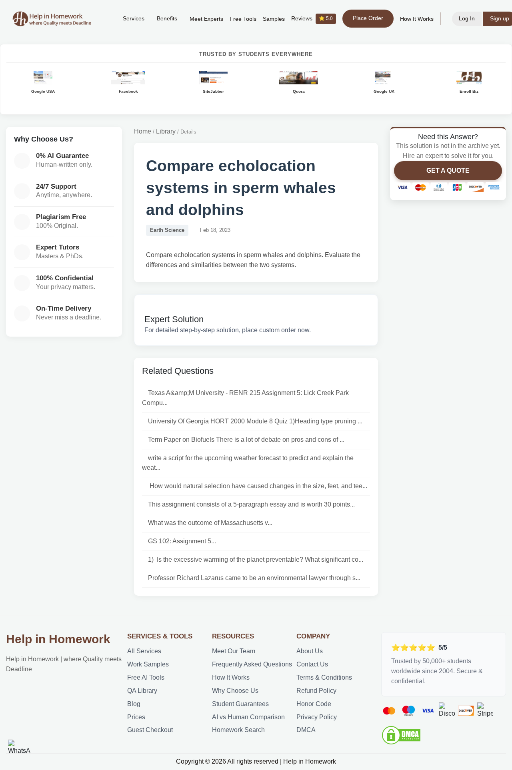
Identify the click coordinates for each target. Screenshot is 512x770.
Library (166, 131)
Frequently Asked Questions (252, 664)
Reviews (312, 19)
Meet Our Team (233, 651)
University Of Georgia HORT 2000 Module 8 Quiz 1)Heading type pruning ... (255, 421)
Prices (136, 717)
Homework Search (238, 729)
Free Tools (243, 19)
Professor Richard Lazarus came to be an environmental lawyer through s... (254, 578)
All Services (144, 651)
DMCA (306, 729)
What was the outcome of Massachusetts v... (210, 522)
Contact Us (312, 664)
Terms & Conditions (324, 677)
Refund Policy (316, 690)
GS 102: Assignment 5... (182, 541)
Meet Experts (206, 19)
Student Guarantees (240, 703)
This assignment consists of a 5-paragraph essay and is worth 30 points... (251, 504)
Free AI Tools (145, 677)
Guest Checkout (150, 729)
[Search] (104, 18)
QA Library (142, 690)
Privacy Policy (316, 717)
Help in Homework (58, 639)
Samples (274, 19)
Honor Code (313, 703)
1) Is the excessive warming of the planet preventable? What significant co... (255, 559)
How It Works (417, 19)
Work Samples (148, 664)
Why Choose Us (235, 690)
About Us (309, 651)
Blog (133, 703)
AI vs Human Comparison (248, 717)
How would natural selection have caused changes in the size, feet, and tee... (257, 486)
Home (142, 131)
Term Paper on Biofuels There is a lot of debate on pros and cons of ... (246, 439)
